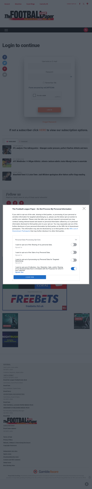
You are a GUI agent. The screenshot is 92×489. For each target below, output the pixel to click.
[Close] (85, 209)
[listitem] (46, 239)
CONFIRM (30, 277)
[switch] (74, 244)
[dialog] (46, 244)
